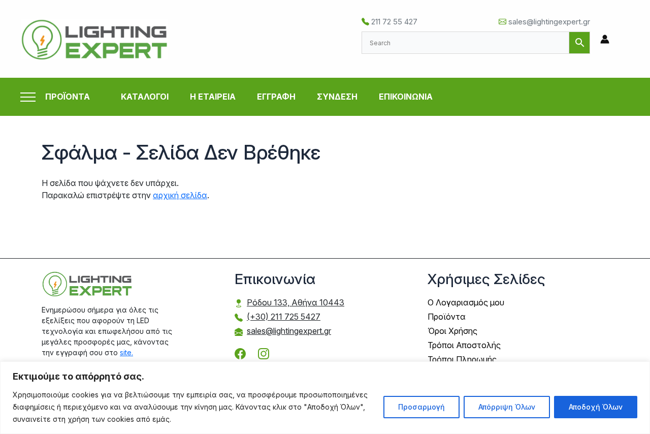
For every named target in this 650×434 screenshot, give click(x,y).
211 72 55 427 (393, 21)
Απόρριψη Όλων (506, 406)
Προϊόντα (447, 317)
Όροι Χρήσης (452, 331)
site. (126, 352)
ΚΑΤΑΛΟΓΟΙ (145, 96)
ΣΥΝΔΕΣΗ (337, 96)
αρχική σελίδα (180, 195)
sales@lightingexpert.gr (548, 21)
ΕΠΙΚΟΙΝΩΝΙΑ (406, 96)
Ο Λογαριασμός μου (466, 302)
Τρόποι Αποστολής (464, 345)
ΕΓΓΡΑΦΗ (276, 96)
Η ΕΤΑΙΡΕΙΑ (213, 96)
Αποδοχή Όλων (596, 406)
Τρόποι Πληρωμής (462, 359)
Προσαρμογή (421, 406)
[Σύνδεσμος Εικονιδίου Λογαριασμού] (604, 39)
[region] (325, 397)
